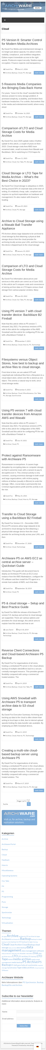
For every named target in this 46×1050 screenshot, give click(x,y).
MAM (10, 959)
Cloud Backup (28, 944)
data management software (33, 951)
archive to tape (34, 936)
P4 (3, 886)
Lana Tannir (9, 630)
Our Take (20, 162)
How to (19, 255)
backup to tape (27, 942)
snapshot (40, 965)
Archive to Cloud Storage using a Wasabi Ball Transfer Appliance (22, 224)
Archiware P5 (15, 939)
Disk (35, 953)
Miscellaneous (28, 393)
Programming (7, 896)
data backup (21, 948)
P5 (24, 73)
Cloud (20, 73)
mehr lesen (39, 73)
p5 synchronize (31, 965)
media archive (22, 959)
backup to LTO (16, 942)
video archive (28, 967)
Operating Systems (9, 875)
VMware (5, 970)
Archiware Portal (9, 844)
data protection (6, 953)
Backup (14, 73)
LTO (15, 956)
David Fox (9, 69)
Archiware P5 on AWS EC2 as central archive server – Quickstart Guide (22, 561)
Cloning (35, 942)
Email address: (8, 1018)
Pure (4, 902)
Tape (19, 967)
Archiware (6, 939)
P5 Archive (30, 962)
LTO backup (32, 956)
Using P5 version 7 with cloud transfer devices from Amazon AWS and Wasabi (22, 414)
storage (4, 968)
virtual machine (39, 968)
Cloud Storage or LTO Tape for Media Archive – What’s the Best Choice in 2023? (22, 176)
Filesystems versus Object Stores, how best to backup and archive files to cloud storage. (23, 363)
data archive (12, 948)
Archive (8, 73)
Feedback (5, 860)
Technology (36, 345)
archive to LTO (24, 936)
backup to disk (6, 942)
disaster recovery (26, 953)
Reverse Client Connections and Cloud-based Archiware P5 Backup (22, 654)
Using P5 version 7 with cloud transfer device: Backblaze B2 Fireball (22, 314)
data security (16, 953)
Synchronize (16, 395)
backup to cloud (36, 939)
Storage (28, 73)
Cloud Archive (15, 944)
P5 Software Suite (18, 965)
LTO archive (23, 956)
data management (17, 948)
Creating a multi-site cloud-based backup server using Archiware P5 (20, 754)
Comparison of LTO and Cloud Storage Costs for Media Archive (22, 131)
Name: (4, 1011)
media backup (17, 962)
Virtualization (7, 923)
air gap (4, 936)
